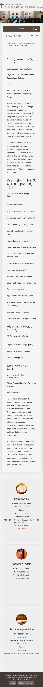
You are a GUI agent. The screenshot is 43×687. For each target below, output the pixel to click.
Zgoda (13, 683)
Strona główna (12, 43)
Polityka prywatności (25, 683)
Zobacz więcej (21, 528)
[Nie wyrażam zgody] (40, 680)
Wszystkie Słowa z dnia (27, 43)
